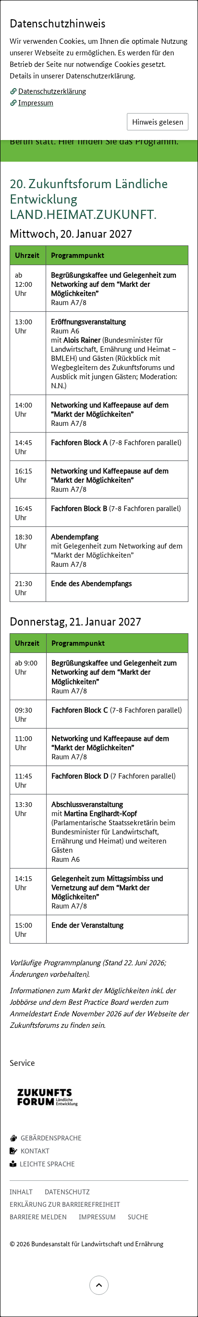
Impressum (35, 102)
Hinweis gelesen (157, 121)
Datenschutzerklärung (52, 91)
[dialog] (99, 658)
